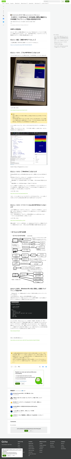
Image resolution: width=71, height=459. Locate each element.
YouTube (40, 450)
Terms (19, 445)
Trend (3, 3)
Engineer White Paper (32, 453)
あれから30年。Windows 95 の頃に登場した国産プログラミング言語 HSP (61, 47)
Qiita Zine (51, 445)
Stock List (7, 3)
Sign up (9, 455)
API (29, 455)
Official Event (17, 3)
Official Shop (52, 446)
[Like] (3, 6)
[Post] (3, 15)
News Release (63, 448)
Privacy (19, 446)
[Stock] (3, 11)
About (19, 443)
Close (14, 455)
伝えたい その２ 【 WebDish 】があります (61, 40)
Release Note (31, 443)
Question (12, 3)
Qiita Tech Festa (31, 450)
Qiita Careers (37, 3)
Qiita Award (30, 452)
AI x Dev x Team (45, 3)
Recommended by (18, 390)
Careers (62, 445)
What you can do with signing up (20, 381)
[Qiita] (4, 1)
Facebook (41, 448)
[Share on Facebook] (3, 19)
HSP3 (34, 21)
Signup (67, 1)
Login (63, 1)
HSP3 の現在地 (56, 34)
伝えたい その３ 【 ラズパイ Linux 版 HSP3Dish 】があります (60, 42)
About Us (62, 443)
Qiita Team (52, 443)
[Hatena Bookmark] (3, 22)
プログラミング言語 (29, 21)
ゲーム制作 (23, 21)
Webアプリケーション (16, 21)
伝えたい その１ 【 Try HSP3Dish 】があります (61, 38)
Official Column (24, 3)
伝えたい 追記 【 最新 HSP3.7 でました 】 (61, 36)
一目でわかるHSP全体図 (58, 44)
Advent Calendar (31, 448)
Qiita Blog (62, 446)
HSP (11, 21)
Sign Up (31, 430)
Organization (31, 3)
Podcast (40, 452)
